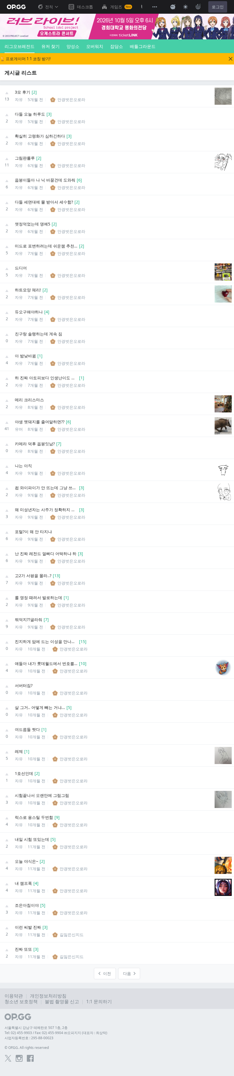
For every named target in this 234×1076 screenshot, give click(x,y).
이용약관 (14, 996)
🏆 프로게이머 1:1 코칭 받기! (25, 59)
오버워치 (94, 46)
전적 (49, 7)
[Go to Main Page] (16, 7)
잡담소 (116, 46)
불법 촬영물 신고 (62, 1001)
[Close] (230, 58)
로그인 (218, 7)
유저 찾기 (50, 46)
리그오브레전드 (20, 46)
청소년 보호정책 (21, 1001)
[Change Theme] (185, 7)
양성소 (72, 46)
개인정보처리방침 (48, 996)
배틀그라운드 (143, 46)
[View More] (154, 7)
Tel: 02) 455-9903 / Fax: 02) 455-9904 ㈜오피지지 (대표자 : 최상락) (56, 1032)
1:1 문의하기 (99, 1001)
